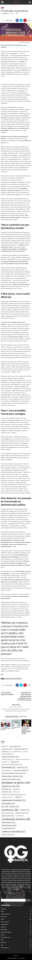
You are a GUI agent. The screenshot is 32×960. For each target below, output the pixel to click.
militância (16, 791)
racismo (24, 810)
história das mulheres (12, 776)
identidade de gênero (16, 782)
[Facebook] (17, 20)
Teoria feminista (5, 947)
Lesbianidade (4, 924)
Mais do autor (23, 716)
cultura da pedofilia (7, 754)
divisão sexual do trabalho (23, 759)
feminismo (22, 767)
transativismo (9, 825)
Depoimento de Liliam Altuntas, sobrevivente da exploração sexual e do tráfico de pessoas (24, 696)
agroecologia (14, 746)
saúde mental (8, 816)
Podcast (3, 934)
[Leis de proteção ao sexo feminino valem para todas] (5, 723)
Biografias (3, 909)
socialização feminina (16, 819)
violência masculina (16, 678)
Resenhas (3, 942)
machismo (6, 792)
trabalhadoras (8, 822)
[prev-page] (15, 736)
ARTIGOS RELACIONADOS (12, 716)
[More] (29, 20)
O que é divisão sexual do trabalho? (7, 693)
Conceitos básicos (5, 914)
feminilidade (8, 767)
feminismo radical (21, 770)
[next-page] (17, 736)
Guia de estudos (5, 921)
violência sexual (8, 834)
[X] (21, 20)
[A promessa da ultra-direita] (16, 723)
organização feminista (13, 800)
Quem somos (16, 955)
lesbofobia (6, 789)
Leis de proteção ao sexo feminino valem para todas (5, 728)
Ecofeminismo (5, 761)
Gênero (2, 919)
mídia (18, 797)
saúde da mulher (21, 813)
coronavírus (16, 751)
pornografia (8, 803)
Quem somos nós (5, 937)
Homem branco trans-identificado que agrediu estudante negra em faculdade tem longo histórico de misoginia (26, 730)
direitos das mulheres (8, 759)
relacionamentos (7, 813)
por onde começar (10, 807)
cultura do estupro (10, 757)
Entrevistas (3, 916)
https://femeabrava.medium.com (16, 706)
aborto (5, 746)
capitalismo (6, 751)
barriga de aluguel (21, 749)
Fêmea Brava (6, 13)
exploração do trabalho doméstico (12, 764)
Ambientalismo (7, 749)
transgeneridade (8, 828)
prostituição (8, 678)
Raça (2, 940)
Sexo (6, 6)
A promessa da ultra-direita (16, 728)
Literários (3, 927)
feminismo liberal (7, 770)
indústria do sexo (10, 786)
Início (2, 6)
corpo (25, 751)
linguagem (16, 789)
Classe (2, 911)
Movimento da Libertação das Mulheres (14, 794)
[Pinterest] (25, 20)
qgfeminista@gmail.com (18, 893)
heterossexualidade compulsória (13, 773)
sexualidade (20, 815)
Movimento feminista (6, 932)
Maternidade (4, 929)
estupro (15, 762)
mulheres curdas (7, 797)
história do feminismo (11, 779)
